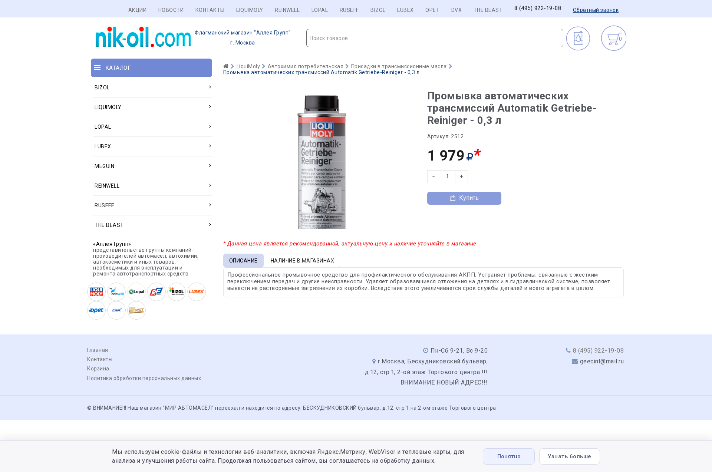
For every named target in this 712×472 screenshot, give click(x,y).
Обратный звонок (596, 10)
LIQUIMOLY (249, 10)
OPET (432, 10)
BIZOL (378, 10)
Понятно (509, 456)
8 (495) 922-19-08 (537, 8)
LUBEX (405, 10)
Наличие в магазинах (302, 261)
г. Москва (243, 38)
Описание (243, 261)
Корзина (98, 369)
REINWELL (287, 10)
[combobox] (434, 38)
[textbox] (435, 38)
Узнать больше (569, 456)
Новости (171, 10)
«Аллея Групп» (112, 244)
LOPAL (320, 10)
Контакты (210, 10)
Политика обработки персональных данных (144, 378)
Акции (137, 10)
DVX (456, 10)
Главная (97, 350)
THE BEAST (488, 10)
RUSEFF (349, 10)
